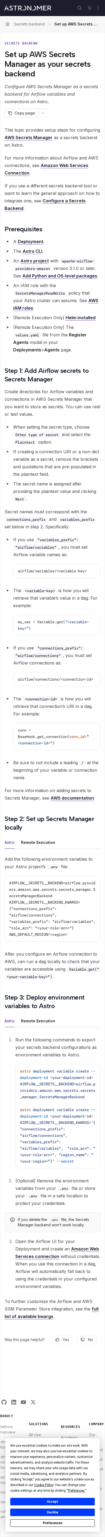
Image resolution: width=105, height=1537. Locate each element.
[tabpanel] (52, 917)
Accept (52, 1501)
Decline (52, 1512)
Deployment (30, 241)
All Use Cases (35, 1437)
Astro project (34, 260)
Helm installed (81, 317)
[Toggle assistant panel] (89, 8)
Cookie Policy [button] (43, 1485)
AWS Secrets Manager (28, 137)
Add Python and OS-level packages (59, 276)
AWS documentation (72, 798)
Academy (69, 1437)
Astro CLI (32, 251)
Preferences (52, 1523)
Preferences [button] (76, 1491)
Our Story (93, 1437)
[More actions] (98, 8)
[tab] (10, 842)
